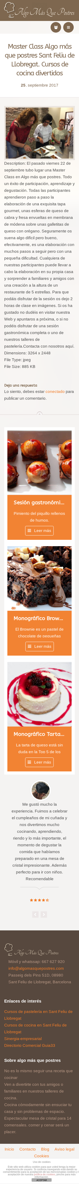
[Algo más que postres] (39, 4)
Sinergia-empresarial (23, 1038)
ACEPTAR (41, 1180)
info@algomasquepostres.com (36, 968)
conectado (55, 391)
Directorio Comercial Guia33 (29, 1045)
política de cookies (44, 1174)
